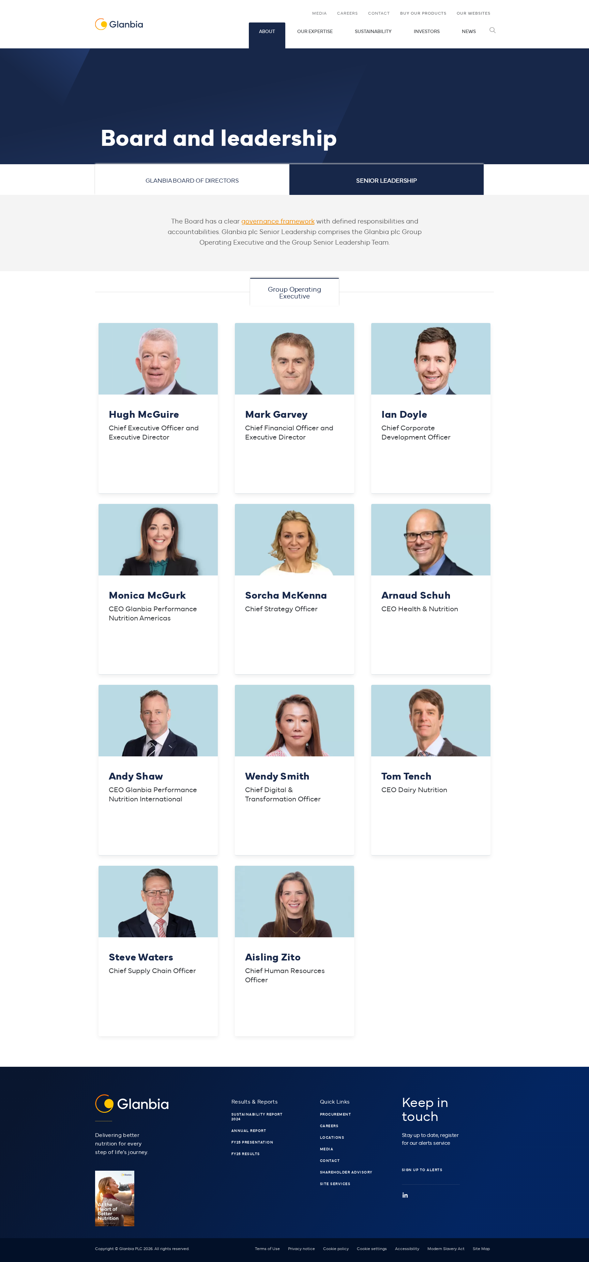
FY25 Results (245, 1153)
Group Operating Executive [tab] (294, 292)
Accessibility (407, 1248)
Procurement (335, 1114)
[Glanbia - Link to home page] (119, 24)
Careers (347, 13)
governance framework (278, 220)
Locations (332, 1137)
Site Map (481, 1248)
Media (322, 14)
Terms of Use (267, 1248)
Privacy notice (301, 1248)
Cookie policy (336, 1248)
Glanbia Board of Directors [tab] (192, 180)
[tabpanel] (294, 620)
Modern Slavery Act (446, 1248)
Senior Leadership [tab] (386, 180)
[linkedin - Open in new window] (405, 1195)
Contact (379, 13)
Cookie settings (372, 1248)
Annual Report (249, 1130)
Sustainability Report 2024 (257, 1116)
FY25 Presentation (252, 1142)
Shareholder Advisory (346, 1172)
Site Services (335, 1183)
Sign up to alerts (422, 1169)
